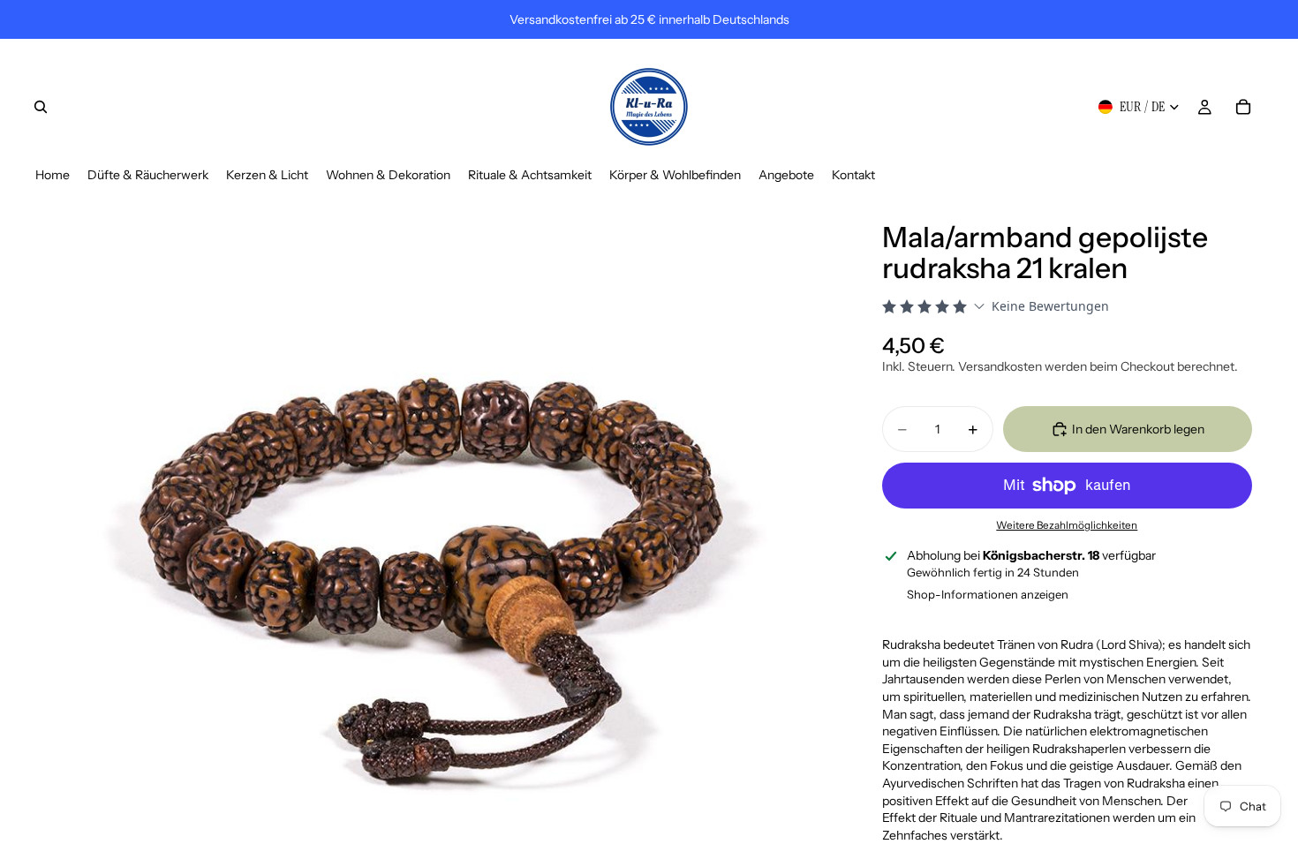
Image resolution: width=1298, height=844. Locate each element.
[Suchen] (40, 106)
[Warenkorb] (1243, 106)
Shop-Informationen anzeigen (987, 594)
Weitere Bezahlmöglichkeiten (1066, 525)
